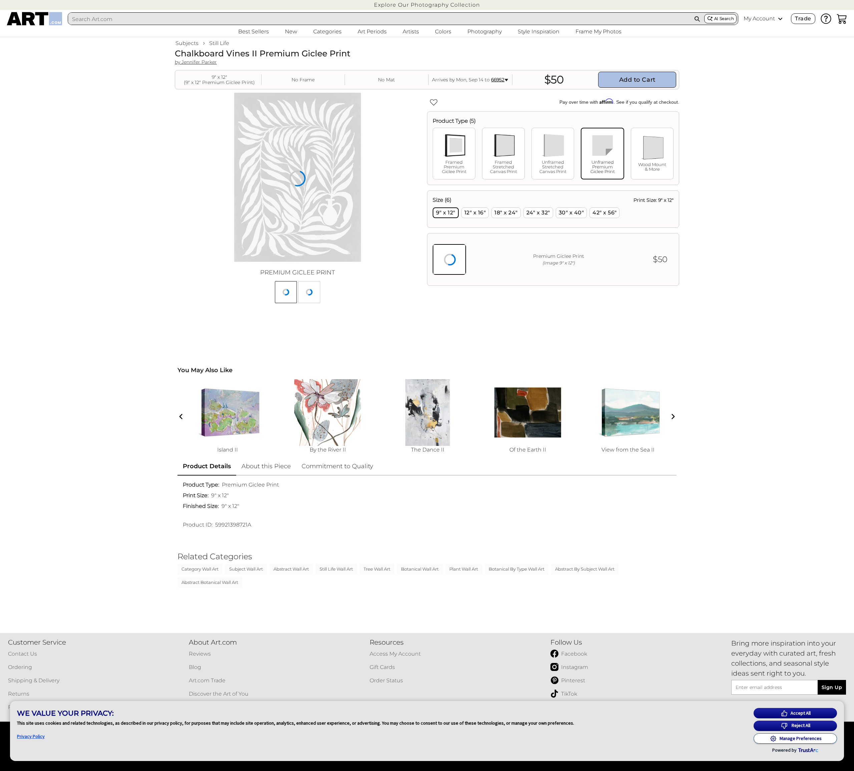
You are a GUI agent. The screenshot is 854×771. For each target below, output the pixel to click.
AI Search (724, 18)
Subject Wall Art (246, 569)
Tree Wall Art (377, 569)
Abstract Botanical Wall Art (209, 582)
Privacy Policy (31, 736)
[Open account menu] (780, 18)
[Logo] (34, 18)
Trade (803, 18)
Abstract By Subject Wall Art (584, 569)
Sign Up (832, 687)
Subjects (186, 43)
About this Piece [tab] (266, 466)
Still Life (219, 43)
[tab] (454, 153)
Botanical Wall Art (420, 569)
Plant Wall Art (463, 569)
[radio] (446, 212)
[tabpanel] (553, 238)
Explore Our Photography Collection (427, 5)
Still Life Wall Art (336, 569)
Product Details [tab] (207, 466)
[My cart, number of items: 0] (842, 18)
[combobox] (379, 19)
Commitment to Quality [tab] (337, 466)
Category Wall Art (200, 569)
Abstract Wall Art (291, 569)
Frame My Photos (598, 31)
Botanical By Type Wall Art (516, 569)
